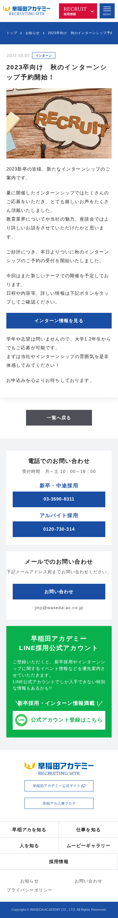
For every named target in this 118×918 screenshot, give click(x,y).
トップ (11, 33)
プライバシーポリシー (29, 890)
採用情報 (59, 861)
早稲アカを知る (29, 829)
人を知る (29, 845)
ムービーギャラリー (88, 845)
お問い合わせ (88, 881)
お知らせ (32, 33)
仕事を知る (88, 829)
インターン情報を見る (59, 320)
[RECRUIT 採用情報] (78, 11)
